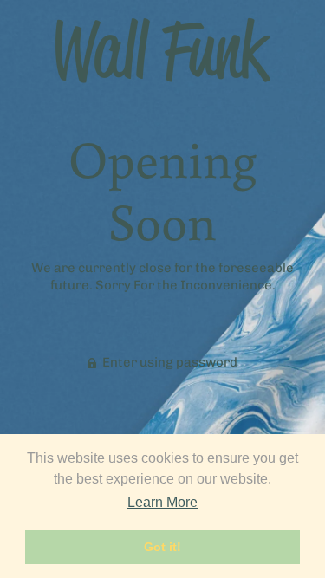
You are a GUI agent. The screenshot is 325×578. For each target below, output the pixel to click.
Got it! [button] (162, 547)
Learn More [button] (162, 502)
